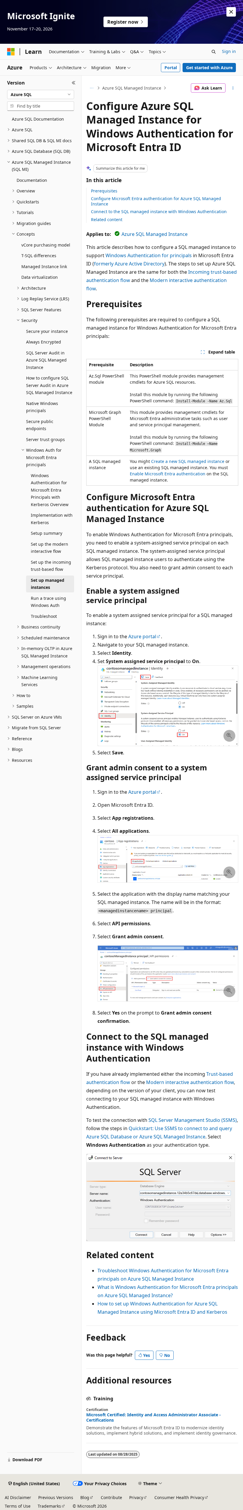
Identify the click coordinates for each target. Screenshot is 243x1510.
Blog (84, 1497)
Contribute (111, 1497)
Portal (170, 67)
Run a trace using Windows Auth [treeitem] (48, 601)
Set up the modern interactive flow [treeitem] (49, 547)
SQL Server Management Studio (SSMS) (192, 1120)
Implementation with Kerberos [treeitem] (52, 518)
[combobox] (40, 94)
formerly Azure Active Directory (129, 263)
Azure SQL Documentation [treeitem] (38, 119)
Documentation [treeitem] (32, 180)
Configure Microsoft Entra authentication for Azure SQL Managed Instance (156, 201)
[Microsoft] (11, 52)
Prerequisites (104, 191)
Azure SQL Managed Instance (131, 88)
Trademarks (49, 1506)
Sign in (229, 51)
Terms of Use (18, 1506)
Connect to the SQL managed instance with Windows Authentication (159, 211)
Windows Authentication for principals (148, 255)
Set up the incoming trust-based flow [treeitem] (51, 565)
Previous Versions (55, 1497)
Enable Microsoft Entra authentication (167, 474)
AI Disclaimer (18, 1497)
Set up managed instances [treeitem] (47, 583)
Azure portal (142, 636)
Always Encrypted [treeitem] (43, 342)
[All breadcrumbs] (91, 88)
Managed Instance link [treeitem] (44, 266)
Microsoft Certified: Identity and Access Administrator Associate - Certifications (153, 1417)
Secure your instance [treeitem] (47, 331)
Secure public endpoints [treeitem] (39, 425)
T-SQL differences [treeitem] (38, 255)
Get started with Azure (209, 67)
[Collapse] (73, 83)
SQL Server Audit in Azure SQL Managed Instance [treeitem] (46, 360)
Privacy (136, 1497)
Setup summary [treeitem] (46, 533)
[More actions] (233, 88)
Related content (106, 219)
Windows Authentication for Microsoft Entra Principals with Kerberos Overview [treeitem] (49, 490)
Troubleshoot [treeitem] (44, 616)
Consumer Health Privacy (179, 1497)
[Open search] (214, 51)
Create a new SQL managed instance (187, 461)
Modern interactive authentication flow (190, 1082)
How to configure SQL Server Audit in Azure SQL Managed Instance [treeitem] (49, 385)
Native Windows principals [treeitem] (42, 407)
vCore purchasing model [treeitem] (45, 245)
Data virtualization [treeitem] (39, 277)
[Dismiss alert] (231, 12)
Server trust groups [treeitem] (45, 439)
